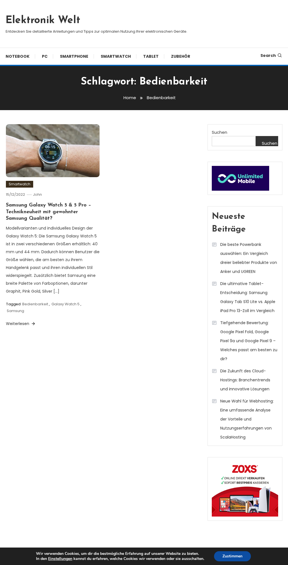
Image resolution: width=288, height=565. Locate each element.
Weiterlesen (18, 323)
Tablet (151, 56)
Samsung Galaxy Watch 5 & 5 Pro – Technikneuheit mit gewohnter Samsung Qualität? (48, 212)
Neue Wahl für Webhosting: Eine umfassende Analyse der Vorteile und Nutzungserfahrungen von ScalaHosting (247, 419)
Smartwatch (116, 56)
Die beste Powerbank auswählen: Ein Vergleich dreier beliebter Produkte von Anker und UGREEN (248, 258)
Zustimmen (232, 556)
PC (45, 56)
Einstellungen (60, 558)
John (37, 194)
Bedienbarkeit (35, 304)
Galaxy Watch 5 (65, 304)
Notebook (18, 56)
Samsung (15, 310)
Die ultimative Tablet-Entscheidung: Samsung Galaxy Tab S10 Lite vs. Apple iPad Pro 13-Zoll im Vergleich (247, 297)
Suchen (219, 132)
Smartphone (74, 56)
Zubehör (180, 56)
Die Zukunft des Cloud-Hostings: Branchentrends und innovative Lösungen (245, 380)
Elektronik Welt (43, 20)
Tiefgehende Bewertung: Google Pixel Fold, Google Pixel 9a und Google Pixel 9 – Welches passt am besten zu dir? (248, 341)
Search (268, 55)
